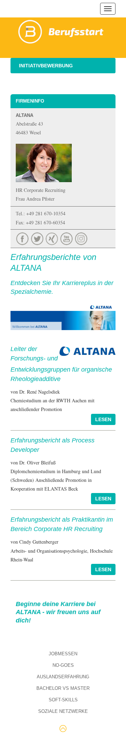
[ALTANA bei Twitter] (37, 237)
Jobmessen (63, 653)
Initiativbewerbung (46, 65)
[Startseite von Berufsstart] (61, 30)
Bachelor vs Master (63, 688)
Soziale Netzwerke (63, 711)
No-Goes (63, 665)
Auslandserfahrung (63, 676)
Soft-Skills (63, 699)
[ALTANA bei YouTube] (67, 237)
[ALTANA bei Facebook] (23, 237)
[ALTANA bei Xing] (52, 237)
